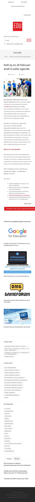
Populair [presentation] (9, 458)
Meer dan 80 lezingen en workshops (19, 195)
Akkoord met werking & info (15, 44)
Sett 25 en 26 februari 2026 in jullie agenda (20, 56)
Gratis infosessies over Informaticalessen (16, 276)
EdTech (22, 74)
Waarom (11, 2)
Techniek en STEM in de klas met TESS (16, 478)
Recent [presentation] (17, 458)
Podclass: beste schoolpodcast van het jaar (17, 327)
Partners (24, 2)
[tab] (9, 458)
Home (6, 56)
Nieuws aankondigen (17, 6)
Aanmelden (27, 15)
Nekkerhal (8, 106)
